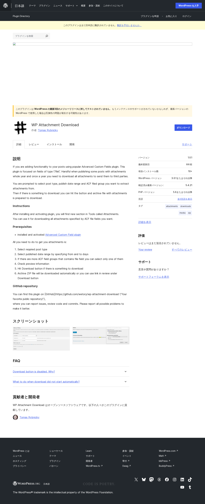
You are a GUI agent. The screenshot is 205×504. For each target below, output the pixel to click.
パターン (53, 465)
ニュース (17, 455)
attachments (172, 206)
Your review (145, 249)
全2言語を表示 (184, 199)
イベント (126, 455)
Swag (126, 465)
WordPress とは (21, 450)
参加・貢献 (128, 450)
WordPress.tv (94, 465)
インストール (54, 144)
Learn (89, 450)
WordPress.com (168, 450)
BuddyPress (166, 465)
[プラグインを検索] (47, 36)
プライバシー (19, 465)
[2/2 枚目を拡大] (125, 331)
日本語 (46, 484)
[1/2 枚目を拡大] (65, 331)
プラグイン (55, 461)
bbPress (164, 461)
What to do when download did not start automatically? (46, 381)
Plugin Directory (21, 16)
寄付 (126, 461)
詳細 (18, 144)
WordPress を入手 (189, 5)
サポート (187, 144)
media (182, 213)
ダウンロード (183, 127)
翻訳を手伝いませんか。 (129, 25)
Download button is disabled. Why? (34, 371)
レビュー (34, 144)
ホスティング (19, 461)
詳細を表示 (144, 222)
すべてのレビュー (182, 249)
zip (189, 213)
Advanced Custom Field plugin (63, 234)
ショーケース (56, 450)
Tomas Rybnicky (48, 130)
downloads (185, 206)
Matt (162, 455)
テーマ (52, 455)
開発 (72, 144)
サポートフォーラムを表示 (153, 276)
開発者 (89, 461)
